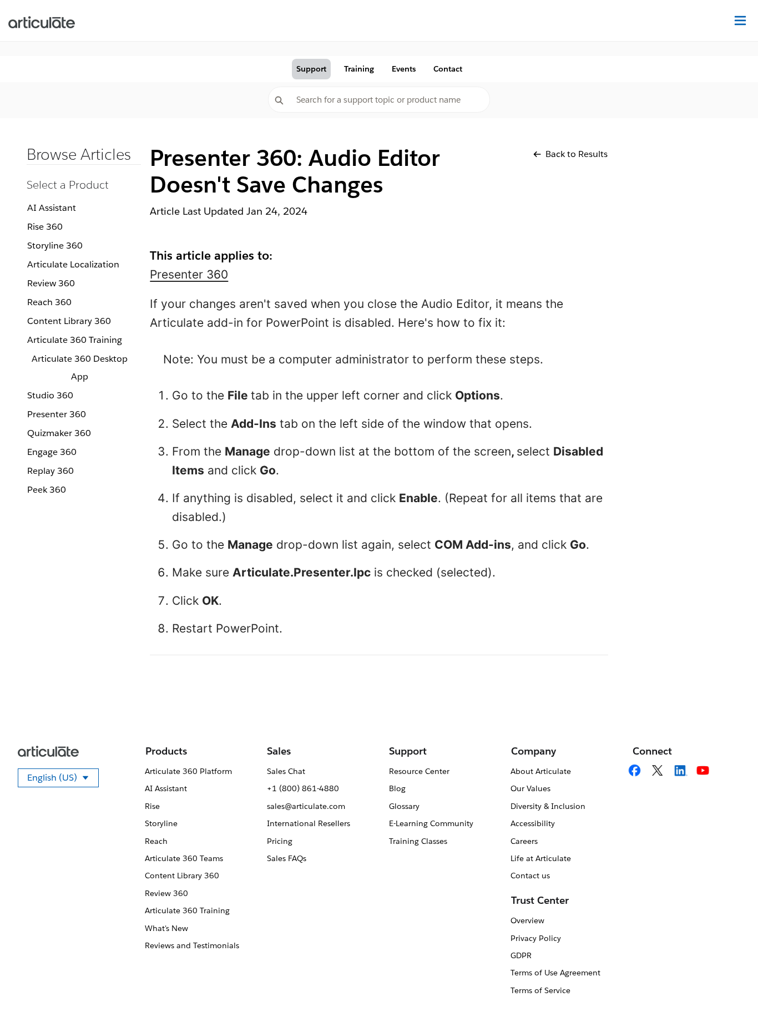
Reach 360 (49, 302)
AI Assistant (51, 208)
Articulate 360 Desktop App (80, 367)
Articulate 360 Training (74, 340)
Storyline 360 (55, 245)
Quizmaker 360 (59, 433)
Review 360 (51, 283)
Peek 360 (46, 489)
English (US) (63, 779)
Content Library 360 (69, 321)
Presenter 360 (56, 414)
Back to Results (576, 154)
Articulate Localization (73, 264)
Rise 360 (45, 226)
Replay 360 (50, 471)
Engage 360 (52, 452)
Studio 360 (50, 395)
